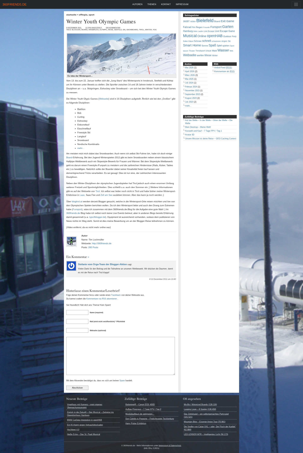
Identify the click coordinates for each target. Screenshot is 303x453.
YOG (155, 30)
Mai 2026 (189, 67)
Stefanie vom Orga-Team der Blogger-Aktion (102, 264)
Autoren (137, 4)
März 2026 (190, 75)
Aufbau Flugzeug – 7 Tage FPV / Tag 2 (143, 409)
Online (201, 36)
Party (234, 36)
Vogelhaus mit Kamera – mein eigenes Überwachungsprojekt (84, 406)
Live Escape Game (225, 31)
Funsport (77, 209)
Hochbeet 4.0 (73, 429)
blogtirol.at (77, 201)
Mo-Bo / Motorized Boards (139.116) (200, 404)
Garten (227, 27)
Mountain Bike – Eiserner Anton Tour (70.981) (204, 422)
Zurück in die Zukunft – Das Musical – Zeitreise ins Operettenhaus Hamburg (90, 413)
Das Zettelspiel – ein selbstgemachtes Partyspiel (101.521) (206, 415)
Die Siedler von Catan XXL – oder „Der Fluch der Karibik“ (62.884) (210, 428)
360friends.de (15, 4)
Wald (214, 51)
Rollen (185, 41)
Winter (148, 30)
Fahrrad (187, 27)
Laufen (200, 31)
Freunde (206, 27)
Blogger (76, 30)
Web (231, 51)
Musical (190, 35)
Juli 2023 (189, 102)
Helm (195, 31)
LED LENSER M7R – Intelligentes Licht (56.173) (206, 434)
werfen (200, 55)
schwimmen (216, 41)
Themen (151, 4)
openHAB (215, 36)
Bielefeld (205, 20)
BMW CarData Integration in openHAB (84, 420)
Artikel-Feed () (223, 67)
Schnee (198, 41)
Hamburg (188, 31)
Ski (124, 30)
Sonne (205, 45)
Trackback (116, 295)
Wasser (223, 50)
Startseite (71, 14)
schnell (206, 40)
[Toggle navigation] (296, 4)
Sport (91, 14)
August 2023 (191, 98)
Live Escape (209, 31)
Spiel (219, 45)
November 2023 (192, 90)
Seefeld (118, 30)
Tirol (141, 30)
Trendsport (200, 51)
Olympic (103, 30)
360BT (186, 21)
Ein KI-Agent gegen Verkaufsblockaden (85, 425)
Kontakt (166, 4)
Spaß (212, 45)
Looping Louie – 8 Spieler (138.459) (200, 409)
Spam (122, 380)
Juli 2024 (189, 83)
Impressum (182, 4)
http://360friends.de (101, 243)
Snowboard (132, 30)
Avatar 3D (189, 134)
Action (193, 21)
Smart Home (192, 45)
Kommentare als (224, 71)
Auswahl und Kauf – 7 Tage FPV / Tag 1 (203, 131)
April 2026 (189, 71)
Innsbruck (94, 30)
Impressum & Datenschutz (170, 446)
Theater (192, 51)
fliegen (199, 27)
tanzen (185, 51)
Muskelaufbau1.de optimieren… (139, 414)
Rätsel (190, 41)
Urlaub (208, 51)
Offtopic (83, 14)
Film (193, 27)
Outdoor (227, 36)
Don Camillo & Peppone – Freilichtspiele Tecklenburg (149, 419)
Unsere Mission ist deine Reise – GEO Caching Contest (210, 138)
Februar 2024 (191, 86)
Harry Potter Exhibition (135, 423)
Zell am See (107, 195)
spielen (225, 45)
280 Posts (93, 247)
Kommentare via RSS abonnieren (101, 298)
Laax (82, 195)
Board (84, 30)
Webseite (103, 98)
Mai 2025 (189, 79)
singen (224, 41)
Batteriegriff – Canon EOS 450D (140, 404)
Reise (110, 30)
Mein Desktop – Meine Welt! (198, 127)
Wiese (207, 55)
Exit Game (227, 21)
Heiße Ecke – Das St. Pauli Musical (83, 434)
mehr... (80, 148)
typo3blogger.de (97, 217)
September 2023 (192, 94)
